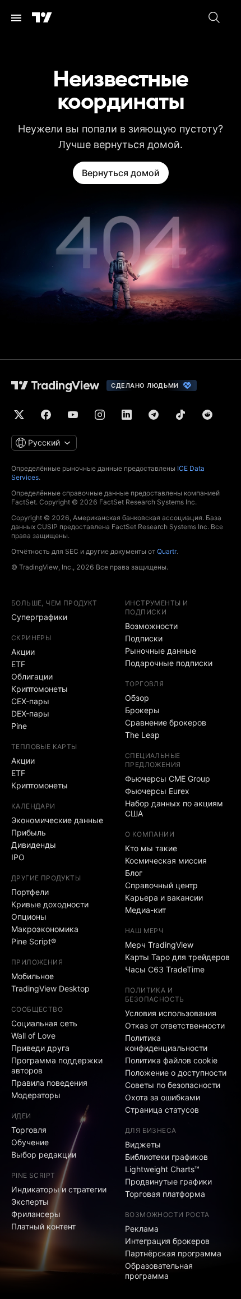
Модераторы (36, 1095)
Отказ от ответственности (175, 1025)
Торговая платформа (165, 1194)
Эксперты (30, 1201)
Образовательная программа (159, 1270)
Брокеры (142, 710)
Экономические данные (57, 820)
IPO (18, 857)
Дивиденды (33, 845)
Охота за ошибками (162, 1097)
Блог (133, 873)
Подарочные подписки (168, 663)
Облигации (32, 676)
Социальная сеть (44, 1023)
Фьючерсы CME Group (167, 778)
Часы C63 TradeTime (165, 969)
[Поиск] (214, 18)
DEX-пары (30, 713)
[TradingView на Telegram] (153, 415)
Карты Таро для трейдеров (177, 957)
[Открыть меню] (16, 18)
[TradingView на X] (19, 415)
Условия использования (170, 1013)
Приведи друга (40, 1048)
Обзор (137, 698)
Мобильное (32, 976)
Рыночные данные (160, 650)
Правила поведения (49, 1082)
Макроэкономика (44, 929)
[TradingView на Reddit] (207, 415)
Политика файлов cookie (171, 1060)
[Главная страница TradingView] (42, 18)
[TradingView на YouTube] (73, 415)
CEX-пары (30, 701)
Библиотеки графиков (166, 1157)
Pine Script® (33, 941)
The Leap (142, 735)
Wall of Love (33, 1035)
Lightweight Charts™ (162, 1169)
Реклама (142, 1228)
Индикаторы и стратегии (58, 1189)
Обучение (30, 1142)
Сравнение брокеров (165, 722)
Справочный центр (161, 885)
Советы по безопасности (172, 1085)
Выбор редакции (43, 1154)
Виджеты (143, 1144)
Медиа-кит (145, 910)
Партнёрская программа (173, 1253)
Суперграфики (39, 617)
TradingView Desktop (50, 988)
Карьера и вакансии (164, 897)
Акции (23, 652)
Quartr (167, 551)
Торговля (29, 1130)
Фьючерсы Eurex (157, 791)
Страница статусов (162, 1109)
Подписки (144, 638)
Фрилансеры (36, 1214)
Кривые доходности (50, 904)
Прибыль (28, 832)
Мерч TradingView (159, 944)
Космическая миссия (166, 860)
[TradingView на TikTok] (180, 415)
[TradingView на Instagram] (100, 415)
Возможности (151, 626)
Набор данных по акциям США (174, 808)
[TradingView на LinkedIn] (127, 415)
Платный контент (43, 1226)
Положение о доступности (175, 1072)
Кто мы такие (151, 848)
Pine (19, 726)
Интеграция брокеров (167, 1241)
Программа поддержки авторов (57, 1065)
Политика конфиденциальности (166, 1043)
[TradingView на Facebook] (46, 415)
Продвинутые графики (168, 1181)
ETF (18, 664)
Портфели (30, 892)
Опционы (29, 916)
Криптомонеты (39, 689)
